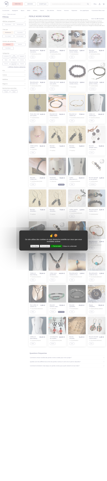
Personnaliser (45, 246)
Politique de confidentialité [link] (70, 246)
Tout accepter (57, 246)
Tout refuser (34, 246)
